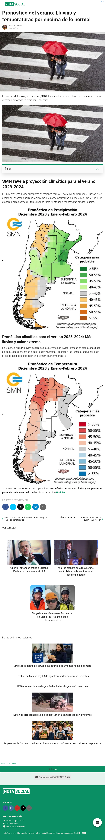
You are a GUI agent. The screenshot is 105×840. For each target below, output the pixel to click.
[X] (20, 507)
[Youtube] (17, 808)
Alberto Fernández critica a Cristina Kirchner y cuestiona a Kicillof (80, 518)
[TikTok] (23, 808)
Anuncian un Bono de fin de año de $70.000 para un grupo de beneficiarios (27, 518)
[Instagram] (11, 808)
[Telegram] (35, 507)
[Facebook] (5, 507)
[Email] (43, 507)
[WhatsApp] (28, 507)
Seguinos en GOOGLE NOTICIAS (54, 777)
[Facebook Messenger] (13, 507)
